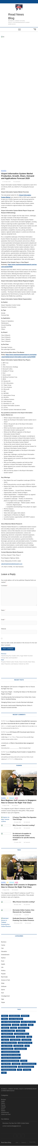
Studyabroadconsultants (8, 1070)
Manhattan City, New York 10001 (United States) (15, 1123)
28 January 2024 (17, 828)
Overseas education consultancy (10, 1055)
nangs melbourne (6, 1046)
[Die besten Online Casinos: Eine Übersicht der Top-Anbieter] (6, 912)
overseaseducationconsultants (10, 1061)
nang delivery (20, 1031)
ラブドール (4, 721)
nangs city (5, 1040)
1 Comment (26, 914)
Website (3, 629)
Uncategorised (5, 996)
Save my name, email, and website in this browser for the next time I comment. (19, 644)
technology (27, 1070)
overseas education (21, 1049)
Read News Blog (16, 16)
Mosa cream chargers (8, 1031)
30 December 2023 (18, 923)
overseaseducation (7, 1049)
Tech (2, 993)
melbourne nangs (23, 1028)
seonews (23, 1061)
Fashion (3, 958)
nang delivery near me (8, 1037)
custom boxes (6, 1025)
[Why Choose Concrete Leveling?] (6, 827)
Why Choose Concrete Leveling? (24, 825)
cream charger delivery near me (10, 1022)
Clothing (4, 1019)
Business (3, 170)
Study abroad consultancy (9, 1067)
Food (2, 961)
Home (17, 1142)
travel (3, 1073)
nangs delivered (15, 1040)
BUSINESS (25, 1016)
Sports (3, 989)
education (15, 1025)
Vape (2, 999)
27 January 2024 (17, 842)
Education (4, 951)
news (27, 1046)
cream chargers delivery (28, 1022)
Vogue (3, 1002)
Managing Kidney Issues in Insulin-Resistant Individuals (17, 702)
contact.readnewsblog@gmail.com (11, 1126)
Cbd (2, 948)
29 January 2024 (17, 822)
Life (7, 797)
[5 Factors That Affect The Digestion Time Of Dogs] (6, 819)
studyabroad (16, 1064)
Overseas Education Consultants (10, 1058)
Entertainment (5, 954)
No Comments (16, 181)
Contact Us (23, 1142)
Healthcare (5, 1028)
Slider (16, 797)
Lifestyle (13, 1028)
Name (3, 610)
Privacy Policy (32, 1142)
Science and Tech (6, 1114)
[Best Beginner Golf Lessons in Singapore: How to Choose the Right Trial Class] (19, 782)
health (30, 1025)
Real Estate (4, 977)
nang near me (20, 1037)
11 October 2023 (6, 181)
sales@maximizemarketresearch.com (11, 564)
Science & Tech (5, 980)
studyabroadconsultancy (29, 1064)
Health (3, 964)
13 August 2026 (5, 805)
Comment (4, 585)
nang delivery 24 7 (7, 1034)
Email (3, 619)
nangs (29, 1037)
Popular (11, 797)
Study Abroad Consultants (26, 1067)
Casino (3, 945)
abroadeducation (14, 1016)
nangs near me (18, 1046)
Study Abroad (5, 1064)
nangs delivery (26, 1040)
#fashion (4, 1016)
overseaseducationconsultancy (10, 1052)
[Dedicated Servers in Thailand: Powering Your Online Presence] (6, 922)
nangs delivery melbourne (9, 1043)
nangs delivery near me (25, 1043)
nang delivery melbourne (21, 1034)
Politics (3, 970)
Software (3, 986)
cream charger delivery (16, 1019)
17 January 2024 (17, 914)
